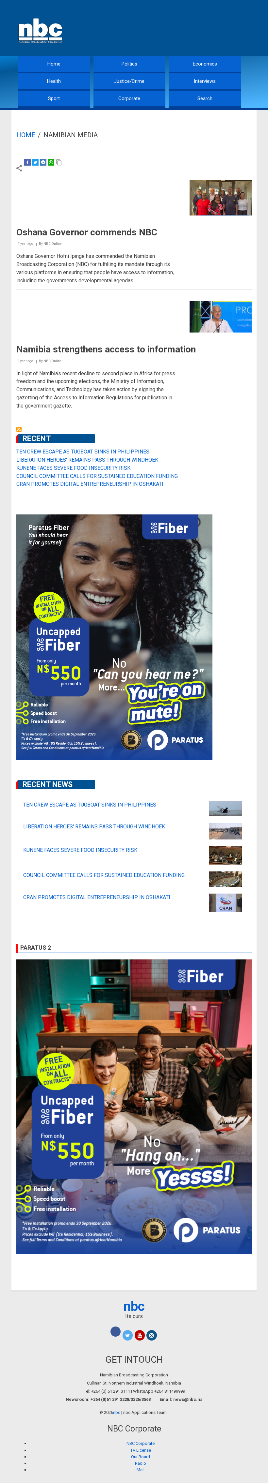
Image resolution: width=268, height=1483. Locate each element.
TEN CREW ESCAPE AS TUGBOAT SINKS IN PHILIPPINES (82, 452)
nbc (134, 1306)
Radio (140, 1463)
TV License (140, 1450)
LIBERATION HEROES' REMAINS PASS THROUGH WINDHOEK (87, 460)
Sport (54, 98)
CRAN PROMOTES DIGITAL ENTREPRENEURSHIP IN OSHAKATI (89, 484)
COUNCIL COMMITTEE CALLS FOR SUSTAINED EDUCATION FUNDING (97, 476)
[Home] (40, 30)
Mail (140, 1469)
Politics (129, 64)
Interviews (205, 81)
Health (54, 81)
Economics (205, 64)
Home (53, 64)
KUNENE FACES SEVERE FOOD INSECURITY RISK (73, 468)
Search (204, 98)
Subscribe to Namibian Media (19, 429)
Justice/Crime (129, 81)
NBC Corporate (140, 1443)
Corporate (129, 98)
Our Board (140, 1456)
